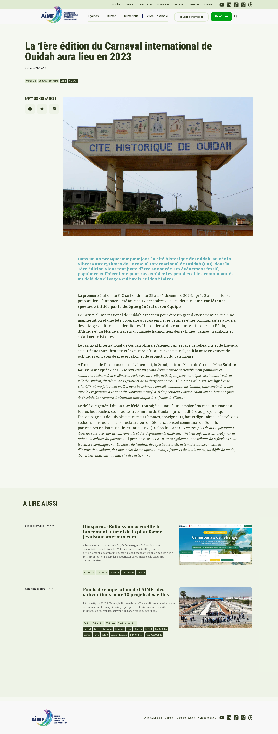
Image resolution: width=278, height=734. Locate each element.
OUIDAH (73, 81)
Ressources (163, 4)
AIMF (192, 4)
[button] (30, 109)
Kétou (105, 635)
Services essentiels (127, 623)
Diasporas (102, 572)
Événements (146, 4)
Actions (131, 4)
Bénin (63, 81)
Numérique (131, 16)
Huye (96, 635)
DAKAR (87, 635)
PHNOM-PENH (136, 635)
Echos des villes (34, 525)
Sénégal (148, 629)
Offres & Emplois (153, 717)
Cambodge (107, 629)
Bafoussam (128, 572)
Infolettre (208, 4)
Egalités (93, 16)
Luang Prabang (119, 635)
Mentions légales (186, 717)
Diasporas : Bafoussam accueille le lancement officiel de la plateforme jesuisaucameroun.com (122, 532)
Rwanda (138, 629)
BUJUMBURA (161, 629)
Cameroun (114, 572)
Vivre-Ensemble (157, 16)
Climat (111, 16)
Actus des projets (35, 588)
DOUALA (141, 572)
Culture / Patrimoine (48, 81)
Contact (169, 717)
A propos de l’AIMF (208, 717)
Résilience (110, 623)
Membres (180, 4)
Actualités (116, 4)
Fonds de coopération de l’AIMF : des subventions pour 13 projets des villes (126, 592)
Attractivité (31, 81)
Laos (129, 629)
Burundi (87, 629)
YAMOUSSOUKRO (154, 635)
